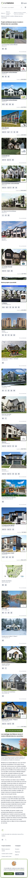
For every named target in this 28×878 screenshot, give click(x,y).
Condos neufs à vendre (7, 853)
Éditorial (3, 13)
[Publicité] (14, 278)
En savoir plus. (21, 870)
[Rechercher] (21, 7)
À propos (17, 849)
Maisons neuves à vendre (8, 13)
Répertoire (17, 851)
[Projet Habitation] (7, 3)
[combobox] (12, 7)
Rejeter (20, 873)
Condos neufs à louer (6, 856)
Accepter (9, 873)
